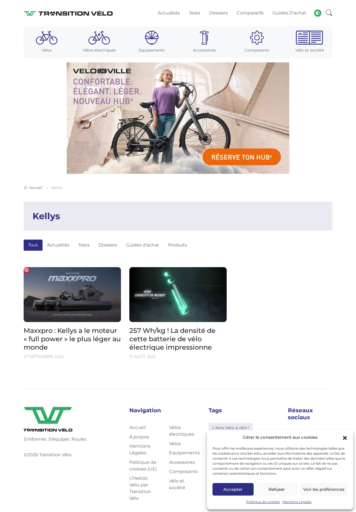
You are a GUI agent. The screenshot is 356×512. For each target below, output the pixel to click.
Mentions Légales (297, 502)
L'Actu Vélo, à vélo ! (230, 427)
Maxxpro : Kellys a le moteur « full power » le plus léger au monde (72, 338)
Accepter (233, 489)
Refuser (277, 489)
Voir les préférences (324, 489)
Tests (84, 245)
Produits (177, 245)
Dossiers (107, 245)
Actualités (58, 245)
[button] (345, 437)
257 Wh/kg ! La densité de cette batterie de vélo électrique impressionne (172, 338)
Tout (33, 245)
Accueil (36, 187)
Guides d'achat (142, 245)
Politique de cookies (263, 502)
